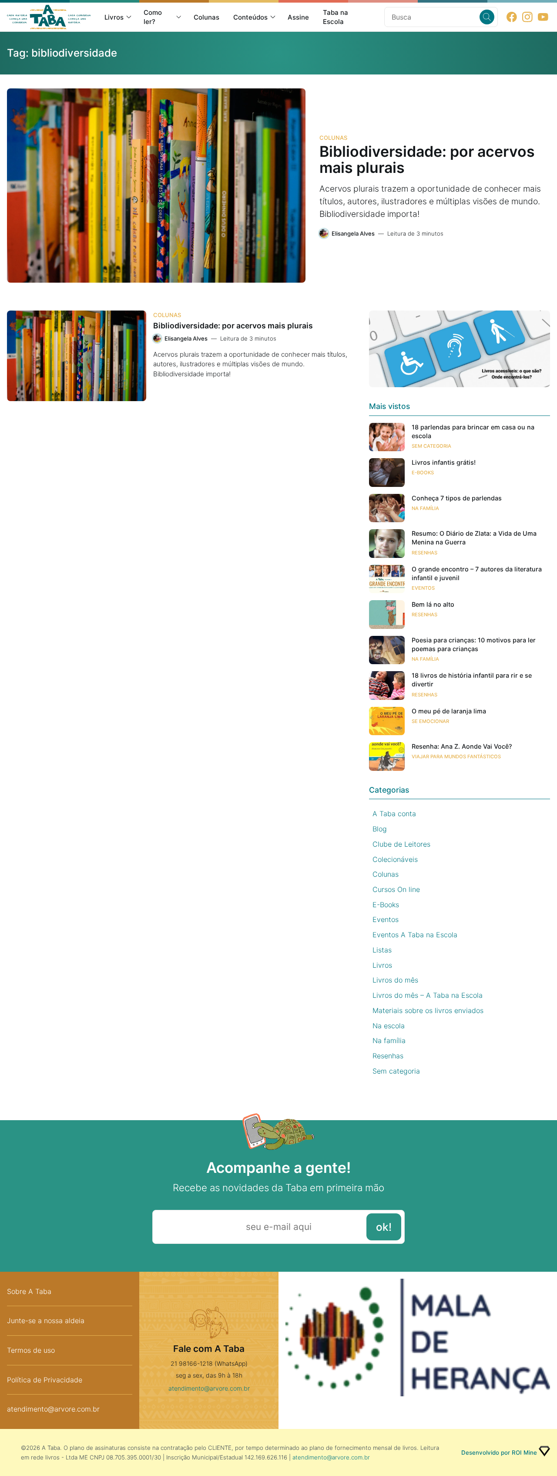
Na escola (388, 1025)
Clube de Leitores (401, 844)
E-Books (423, 472)
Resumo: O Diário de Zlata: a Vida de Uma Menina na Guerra (474, 538)
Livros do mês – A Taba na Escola (427, 995)
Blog (379, 828)
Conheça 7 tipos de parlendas (457, 498)
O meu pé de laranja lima (449, 711)
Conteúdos (250, 17)
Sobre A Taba (29, 1291)
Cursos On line (396, 889)
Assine (298, 17)
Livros (114, 17)
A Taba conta (394, 813)
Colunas (206, 17)
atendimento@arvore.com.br (53, 1409)
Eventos (423, 588)
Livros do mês (395, 980)
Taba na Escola (335, 17)
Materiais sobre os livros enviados (427, 1010)
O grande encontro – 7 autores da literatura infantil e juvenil (477, 573)
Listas (382, 950)
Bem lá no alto (433, 604)
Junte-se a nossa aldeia (45, 1320)
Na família (425, 508)
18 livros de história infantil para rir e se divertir (472, 680)
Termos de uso (31, 1350)
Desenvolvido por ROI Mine (499, 1452)
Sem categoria (431, 446)
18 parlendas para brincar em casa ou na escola (473, 431)
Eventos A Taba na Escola (414, 934)
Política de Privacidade (44, 1379)
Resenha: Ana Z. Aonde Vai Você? (462, 746)
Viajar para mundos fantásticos (456, 756)
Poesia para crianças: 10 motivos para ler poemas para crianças (474, 644)
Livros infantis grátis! (444, 462)
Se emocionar (430, 721)
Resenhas (424, 553)
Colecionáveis (395, 859)
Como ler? (153, 17)
